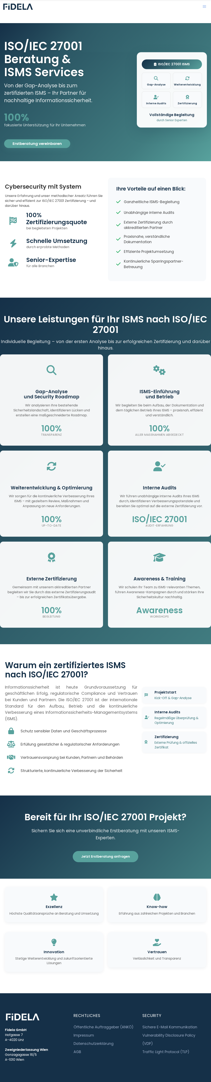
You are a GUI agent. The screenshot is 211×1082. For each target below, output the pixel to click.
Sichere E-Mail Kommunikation (169, 1027)
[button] (204, 6)
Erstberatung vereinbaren (37, 143)
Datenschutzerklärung (94, 1043)
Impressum (84, 1035)
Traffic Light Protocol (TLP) (165, 1051)
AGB (77, 1051)
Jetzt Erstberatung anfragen (105, 856)
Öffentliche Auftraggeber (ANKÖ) (104, 1027)
